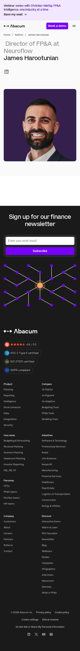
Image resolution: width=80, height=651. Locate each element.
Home (7, 34)
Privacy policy (43, 612)
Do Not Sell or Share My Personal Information (40, 627)
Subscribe (40, 251)
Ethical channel (50, 619)
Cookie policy (62, 612)
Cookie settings (30, 619)
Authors (19, 34)
